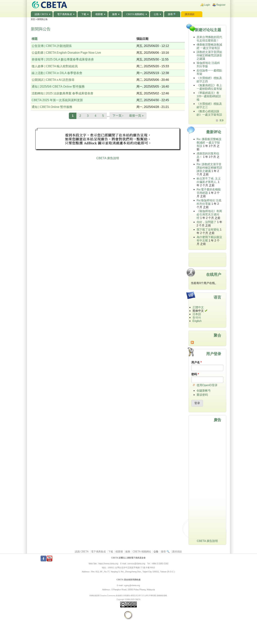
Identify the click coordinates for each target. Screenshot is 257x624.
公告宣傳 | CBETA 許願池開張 (52, 45)
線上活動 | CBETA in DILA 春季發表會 (57, 73)
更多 (221, 120)
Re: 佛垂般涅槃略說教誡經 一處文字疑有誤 (209, 142)
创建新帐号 (204, 390)
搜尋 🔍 (172, 14)
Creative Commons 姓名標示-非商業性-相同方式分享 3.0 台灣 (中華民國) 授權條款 (131, 595)
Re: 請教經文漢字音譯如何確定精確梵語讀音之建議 (209, 168)
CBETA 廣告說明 (107, 158)
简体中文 (198, 310)
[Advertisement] (107, 139)
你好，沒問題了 (206, 222)
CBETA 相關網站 (135, 14)
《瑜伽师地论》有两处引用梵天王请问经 (209, 214)
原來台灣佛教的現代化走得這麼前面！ (209, 38)
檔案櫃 (99, 14)
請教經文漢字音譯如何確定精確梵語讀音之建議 (209, 55)
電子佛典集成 (64, 14)
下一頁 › (118, 115)
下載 (83, 14)
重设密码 (202, 394)
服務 (114, 14)
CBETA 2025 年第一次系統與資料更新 (57, 100)
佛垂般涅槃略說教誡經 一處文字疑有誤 (209, 46)
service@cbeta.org (136, 563)
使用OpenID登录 (207, 385)
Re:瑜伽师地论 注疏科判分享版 (209, 202)
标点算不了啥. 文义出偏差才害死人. (209, 180)
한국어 (196, 317)
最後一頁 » (136, 115)
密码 (195, 374)
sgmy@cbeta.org (132, 585)
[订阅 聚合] (207, 342)
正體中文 (198, 307)
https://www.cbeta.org (108, 563)
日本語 (196, 314)
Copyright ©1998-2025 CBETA (128, 599)
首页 (33, 19)
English (196, 320)
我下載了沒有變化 (208, 229)
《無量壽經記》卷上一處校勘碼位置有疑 (209, 87)
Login (207, 4)
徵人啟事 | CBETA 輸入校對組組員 (55, 66)
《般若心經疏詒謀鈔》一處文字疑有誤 (209, 113)
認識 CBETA (41, 14)
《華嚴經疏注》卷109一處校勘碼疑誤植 (209, 96)
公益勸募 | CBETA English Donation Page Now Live (66, 52)
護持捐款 (190, 14)
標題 (35, 38)
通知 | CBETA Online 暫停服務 (52, 106)
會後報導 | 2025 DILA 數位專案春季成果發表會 (63, 59)
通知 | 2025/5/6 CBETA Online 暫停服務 (58, 86)
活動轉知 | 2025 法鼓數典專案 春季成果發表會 (62, 93)
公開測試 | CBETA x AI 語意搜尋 (53, 79)
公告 (156, 14)
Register (220, 4)
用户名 (196, 362)
